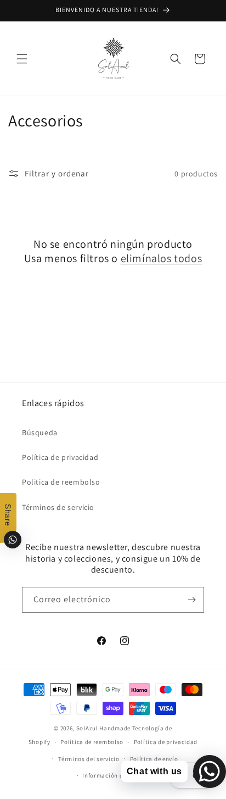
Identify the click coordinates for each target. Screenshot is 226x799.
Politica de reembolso (61, 482)
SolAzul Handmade (103, 728)
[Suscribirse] (191, 600)
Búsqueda (40, 432)
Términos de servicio (58, 507)
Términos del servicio (89, 759)
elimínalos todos (161, 258)
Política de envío (154, 759)
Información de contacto (118, 775)
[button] (22, 59)
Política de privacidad (60, 457)
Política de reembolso (91, 742)
